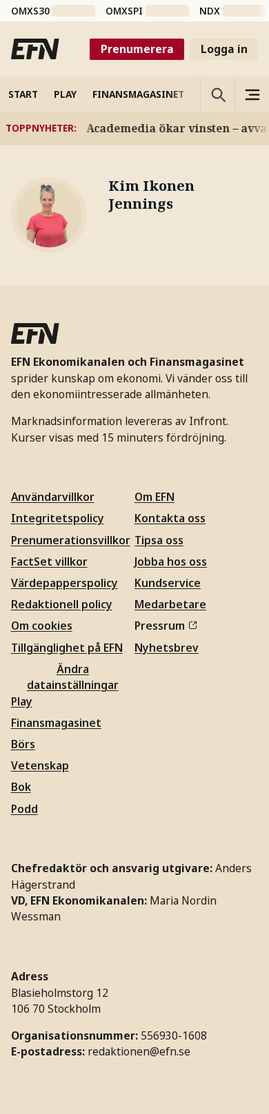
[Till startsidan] (35, 49)
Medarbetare (170, 604)
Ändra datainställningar (73, 676)
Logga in (224, 48)
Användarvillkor (52, 496)
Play (21, 701)
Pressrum (159, 625)
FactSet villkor (49, 561)
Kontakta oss (170, 518)
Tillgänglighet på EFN (67, 647)
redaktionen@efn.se (139, 1051)
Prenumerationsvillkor (70, 540)
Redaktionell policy (61, 604)
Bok (21, 786)
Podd (24, 808)
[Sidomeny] (252, 94)
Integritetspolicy (57, 518)
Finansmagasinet (56, 722)
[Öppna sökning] (217, 94)
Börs (23, 744)
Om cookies (41, 625)
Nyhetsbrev (166, 647)
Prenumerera (137, 48)
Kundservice (167, 582)
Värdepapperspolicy (64, 582)
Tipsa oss (158, 540)
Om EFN (154, 496)
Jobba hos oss (170, 561)
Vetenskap (40, 765)
